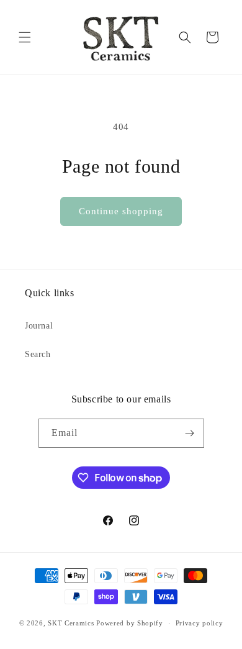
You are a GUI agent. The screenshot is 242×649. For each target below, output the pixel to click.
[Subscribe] (190, 433)
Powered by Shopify (129, 623)
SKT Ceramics (71, 623)
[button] (24, 37)
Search (38, 354)
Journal (39, 325)
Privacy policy (199, 623)
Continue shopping (121, 211)
